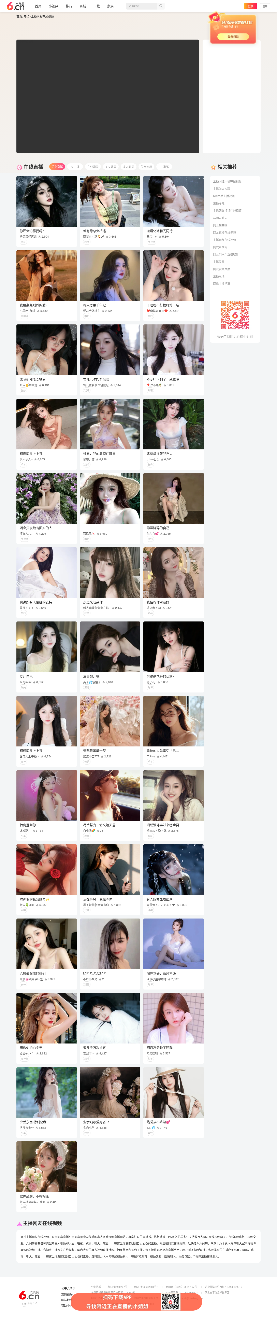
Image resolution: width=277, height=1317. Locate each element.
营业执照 (96, 1286)
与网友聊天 (220, 218)
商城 (82, 6)
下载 (96, 6)
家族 (110, 6)
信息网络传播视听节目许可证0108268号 (113, 1292)
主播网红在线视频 (224, 240)
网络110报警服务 (100, 1298)
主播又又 (218, 262)
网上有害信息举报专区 (217, 1292)
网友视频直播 (221, 269)
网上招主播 (220, 225)
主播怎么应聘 (221, 188)
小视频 (53, 6)
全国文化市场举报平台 (146, 1298)
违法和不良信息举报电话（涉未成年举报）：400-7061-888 (123, 1303)
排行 (69, 6)
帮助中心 (67, 1305)
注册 (265, 6)
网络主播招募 (221, 283)
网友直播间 (220, 247)
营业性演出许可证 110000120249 (223, 1286)
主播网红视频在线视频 (227, 210)
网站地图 (67, 1300)
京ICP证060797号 (117, 1286)
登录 (250, 6)
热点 (26, 16)
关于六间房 (68, 1288)
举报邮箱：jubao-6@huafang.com (184, 1298)
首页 (38, 6)
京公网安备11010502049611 (182, 1292)
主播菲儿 (218, 203)
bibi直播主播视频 (224, 196)
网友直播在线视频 (224, 232)
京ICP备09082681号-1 (146, 1286)
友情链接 (67, 1294)
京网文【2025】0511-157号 (181, 1286)
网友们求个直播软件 (226, 254)
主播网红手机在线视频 (227, 181)
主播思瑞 (218, 276)
